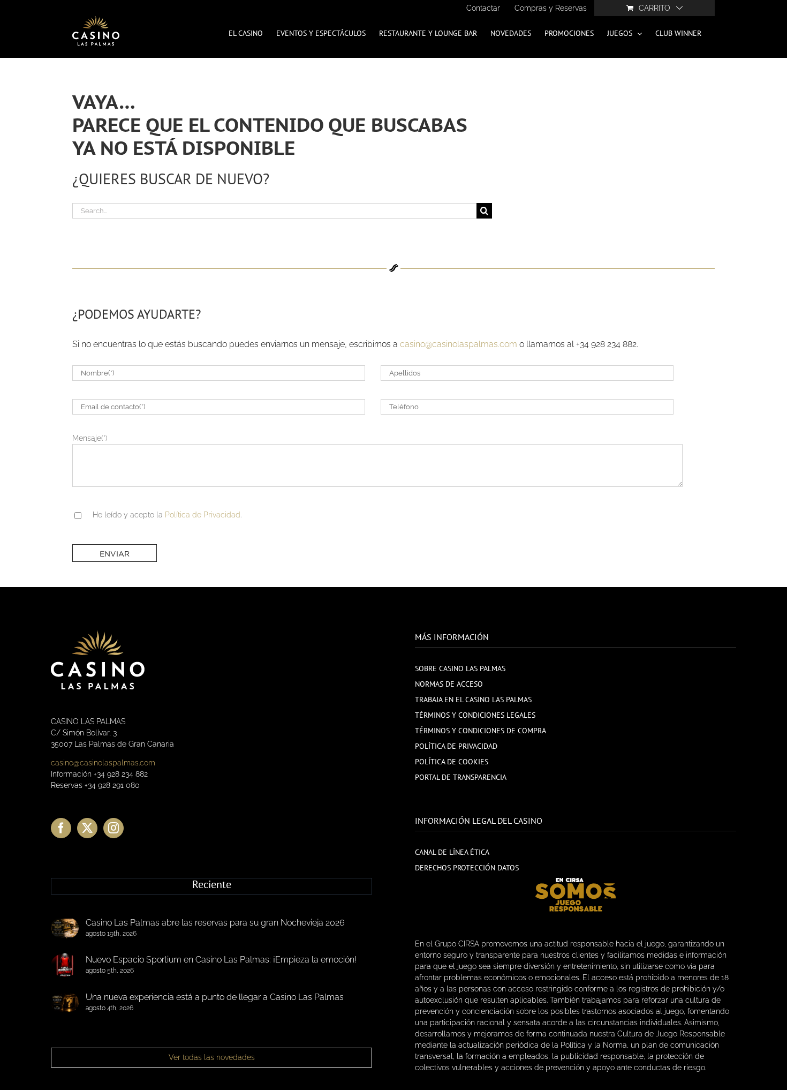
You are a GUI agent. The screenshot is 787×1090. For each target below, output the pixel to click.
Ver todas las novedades (212, 1057)
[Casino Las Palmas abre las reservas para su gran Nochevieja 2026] (65, 928)
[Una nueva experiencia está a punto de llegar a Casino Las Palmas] (65, 1002)
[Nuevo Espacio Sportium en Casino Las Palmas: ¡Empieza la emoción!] (65, 965)
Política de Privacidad (202, 514)
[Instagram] (113, 828)
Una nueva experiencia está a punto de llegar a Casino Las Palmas (215, 997)
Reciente (211, 884)
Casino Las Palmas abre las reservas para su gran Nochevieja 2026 (215, 923)
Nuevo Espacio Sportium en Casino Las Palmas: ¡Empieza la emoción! (221, 959)
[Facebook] (61, 828)
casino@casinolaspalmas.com (458, 344)
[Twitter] (87, 828)
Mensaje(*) (90, 438)
